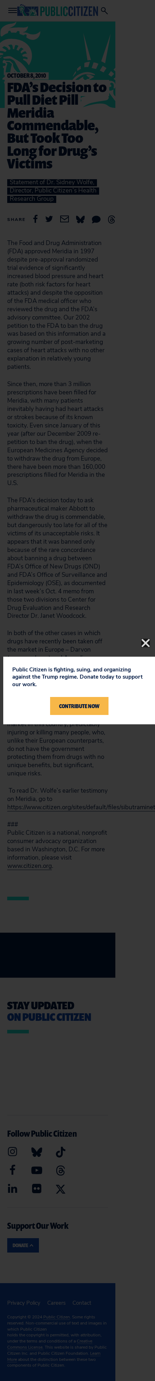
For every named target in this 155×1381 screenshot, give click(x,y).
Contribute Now (79, 706)
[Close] (145, 643)
